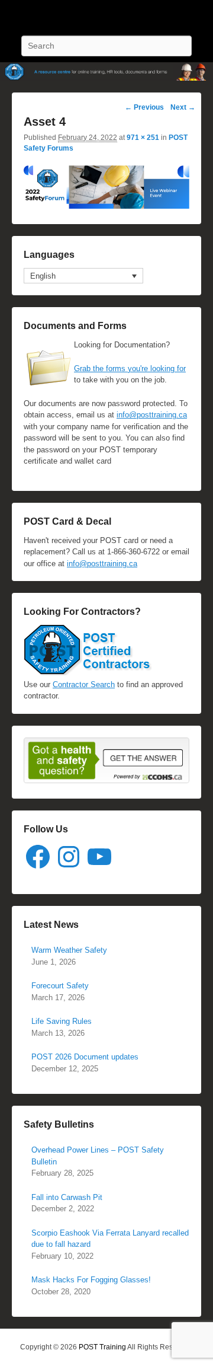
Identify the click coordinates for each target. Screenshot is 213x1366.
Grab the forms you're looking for (130, 368)
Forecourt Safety (60, 985)
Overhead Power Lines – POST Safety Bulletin (97, 1155)
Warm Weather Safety (69, 950)
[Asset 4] (106, 205)
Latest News (51, 925)
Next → (182, 107)
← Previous (144, 107)
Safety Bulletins (59, 1124)
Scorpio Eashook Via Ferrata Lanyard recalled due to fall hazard (110, 1238)
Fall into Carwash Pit (66, 1197)
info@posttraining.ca (152, 414)
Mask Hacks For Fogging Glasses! (91, 1279)
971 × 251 (143, 137)
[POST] (106, 71)
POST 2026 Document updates (84, 1056)
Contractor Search (84, 684)
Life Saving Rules (61, 1021)
